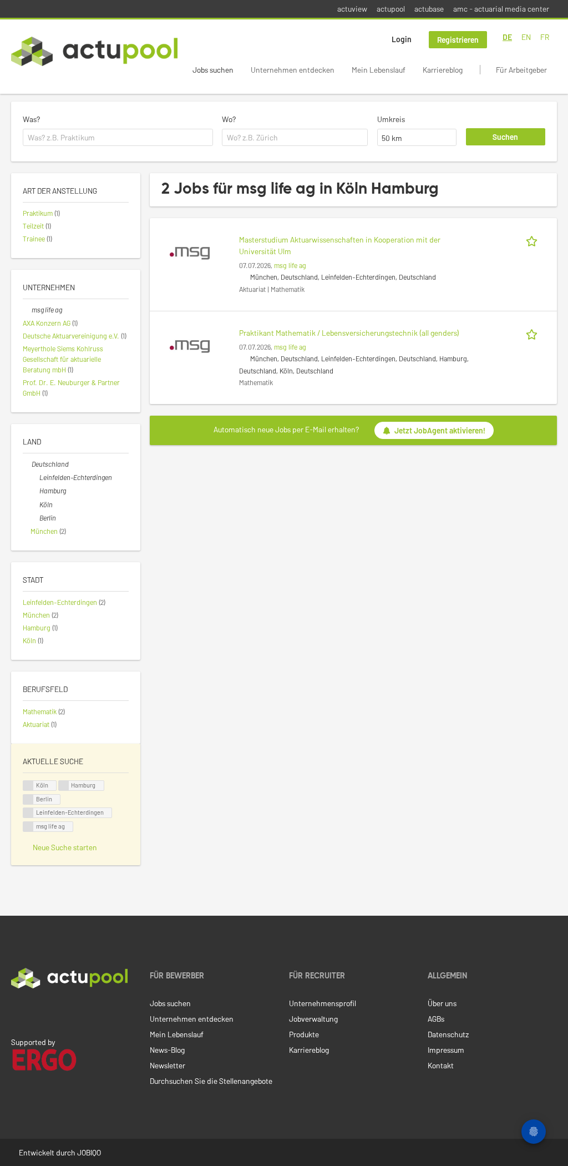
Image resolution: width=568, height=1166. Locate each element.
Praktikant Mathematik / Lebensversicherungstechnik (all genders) (349, 332)
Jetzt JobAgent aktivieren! (439, 430)
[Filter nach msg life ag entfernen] (27, 309)
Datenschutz (448, 1034)
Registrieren (458, 39)
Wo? (229, 119)
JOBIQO (89, 1152)
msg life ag (290, 265)
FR (544, 37)
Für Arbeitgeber (521, 69)
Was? (31, 119)
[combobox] (118, 138)
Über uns (442, 1003)
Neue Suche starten (65, 847)
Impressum (446, 1049)
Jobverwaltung (313, 1018)
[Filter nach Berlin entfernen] (35, 517)
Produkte (304, 1034)
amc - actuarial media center (501, 8)
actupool (391, 8)
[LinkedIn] (17, 1011)
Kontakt (441, 1065)
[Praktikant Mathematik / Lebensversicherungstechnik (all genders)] (190, 345)
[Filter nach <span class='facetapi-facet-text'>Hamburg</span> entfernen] (64, 785)
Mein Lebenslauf (378, 69)
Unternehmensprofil (322, 1003)
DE (507, 37)
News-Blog (167, 1049)
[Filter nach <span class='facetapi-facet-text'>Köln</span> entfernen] (28, 785)
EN (526, 37)
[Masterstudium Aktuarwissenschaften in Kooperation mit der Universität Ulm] (190, 252)
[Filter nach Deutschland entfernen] (27, 464)
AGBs (436, 1018)
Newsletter (167, 1065)
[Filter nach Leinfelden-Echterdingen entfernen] (35, 477)
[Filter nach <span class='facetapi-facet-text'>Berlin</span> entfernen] (28, 799)
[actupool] (94, 51)
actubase (429, 8)
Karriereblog (443, 69)
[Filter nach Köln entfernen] (35, 504)
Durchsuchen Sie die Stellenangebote (211, 1081)
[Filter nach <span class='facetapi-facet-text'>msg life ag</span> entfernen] (28, 826)
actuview (352, 8)
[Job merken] (533, 239)
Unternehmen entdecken (292, 69)
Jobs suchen (213, 69)
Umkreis (391, 119)
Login (402, 39)
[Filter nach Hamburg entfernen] (35, 490)
